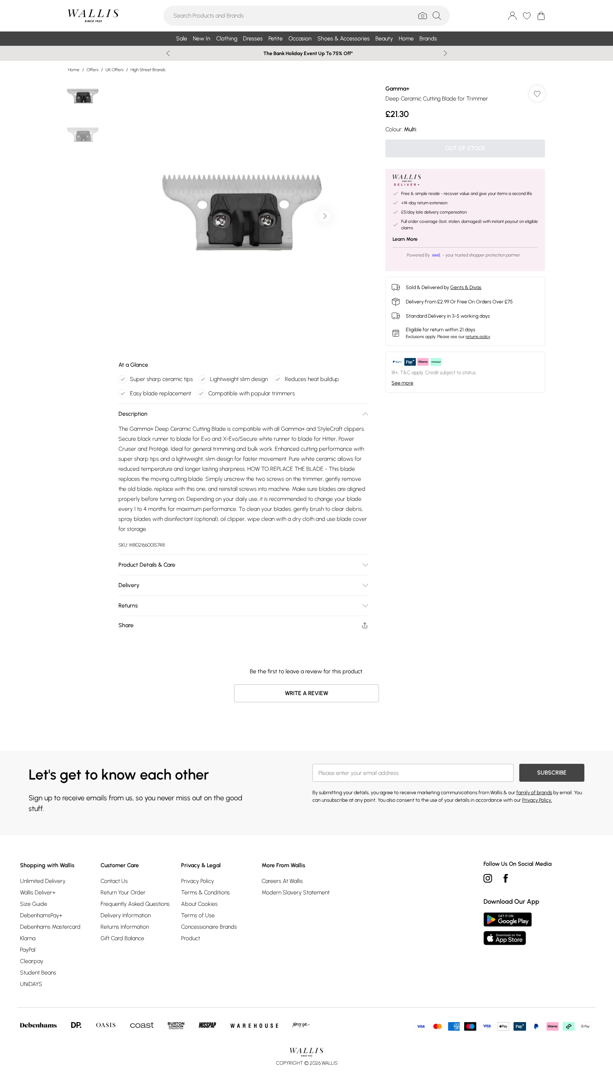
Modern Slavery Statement (296, 892)
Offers (92, 69)
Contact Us (114, 881)
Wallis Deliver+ (37, 892)
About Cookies (199, 903)
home (73, 69)
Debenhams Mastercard (50, 926)
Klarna (27, 938)
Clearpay (31, 961)
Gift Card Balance (122, 938)
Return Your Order (123, 892)
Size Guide (33, 903)
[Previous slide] (168, 53)
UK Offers (114, 69)
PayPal (27, 949)
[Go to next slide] (324, 216)
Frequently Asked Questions (135, 903)
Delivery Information (126, 915)
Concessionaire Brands (209, 926)
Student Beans (38, 972)
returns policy (478, 336)
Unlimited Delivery (42, 881)
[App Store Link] (507, 928)
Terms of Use (198, 915)
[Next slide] (445, 53)
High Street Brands (148, 69)
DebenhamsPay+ (41, 915)
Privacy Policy (197, 881)
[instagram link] (487, 878)
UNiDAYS (31, 984)
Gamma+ (397, 88)
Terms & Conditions (205, 892)
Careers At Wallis (282, 881)
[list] (243, 216)
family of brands (534, 793)
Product (190, 938)
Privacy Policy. (537, 800)
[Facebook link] (505, 878)
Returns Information (125, 926)
